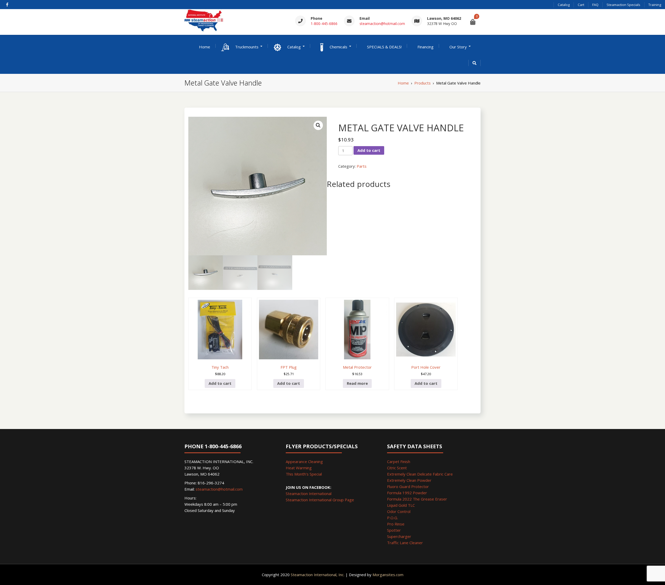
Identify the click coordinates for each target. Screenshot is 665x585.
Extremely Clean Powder (409, 480)
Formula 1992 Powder (407, 492)
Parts (362, 166)
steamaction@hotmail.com (382, 23)
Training (654, 4)
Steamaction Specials (623, 4)
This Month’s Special (304, 474)
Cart (581, 4)
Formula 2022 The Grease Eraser (417, 499)
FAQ (595, 4)
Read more (357, 383)
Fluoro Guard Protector (408, 486)
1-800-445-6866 (324, 23)
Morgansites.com (388, 574)
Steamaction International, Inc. (317, 574)
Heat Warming (299, 467)
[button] (318, 125)
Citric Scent (397, 467)
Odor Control (398, 511)
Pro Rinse (395, 523)
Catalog (564, 4)
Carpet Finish (398, 461)
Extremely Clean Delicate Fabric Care (420, 474)
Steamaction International (308, 493)
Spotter (394, 530)
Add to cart (368, 150)
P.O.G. (392, 517)
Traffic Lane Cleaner (405, 542)
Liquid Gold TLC (401, 505)
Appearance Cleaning (304, 461)
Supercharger (399, 536)
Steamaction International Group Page (320, 499)
